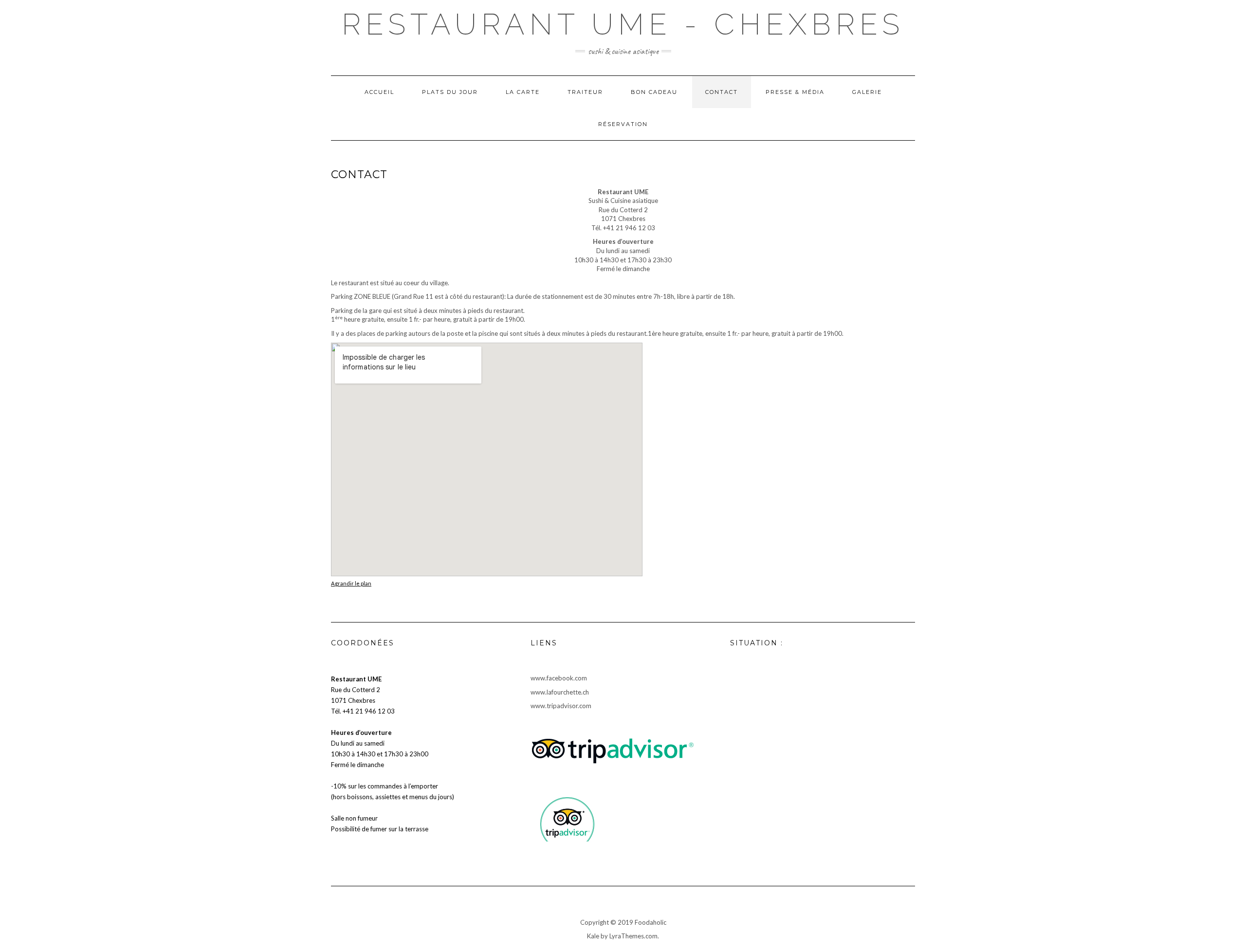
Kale (593, 936)
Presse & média (795, 92)
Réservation (623, 124)
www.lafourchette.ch (560, 692)
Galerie (867, 92)
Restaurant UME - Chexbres (623, 24)
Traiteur (585, 92)
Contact (721, 92)
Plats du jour (450, 92)
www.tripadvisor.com (561, 706)
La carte (523, 92)
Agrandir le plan (351, 583)
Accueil (379, 92)
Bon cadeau (654, 92)
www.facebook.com (559, 678)
